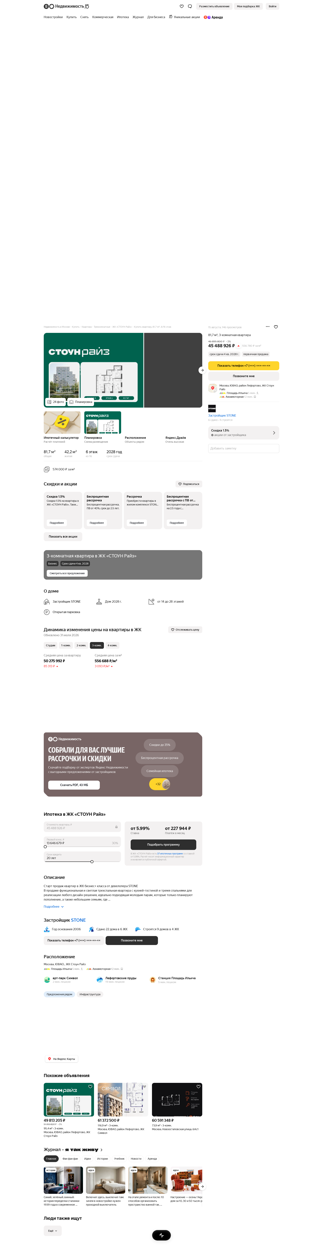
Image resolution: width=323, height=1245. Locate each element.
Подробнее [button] (51, 906)
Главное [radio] (51, 1158)
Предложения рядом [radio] (59, 994)
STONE (78, 920)
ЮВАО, (59, 964)
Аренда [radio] (152, 1158)
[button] (190, 6)
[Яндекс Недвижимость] (67, 6)
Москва (49, 964)
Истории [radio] (102, 1158)
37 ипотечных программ (170, 853)
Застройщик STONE (222, 415)
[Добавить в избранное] (276, 327)
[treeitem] (54, 17)
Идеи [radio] (87, 1158)
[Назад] (43, 422)
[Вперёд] (202, 370)
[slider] (82, 846)
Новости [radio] (136, 1158)
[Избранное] (181, 6)
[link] (272, 6)
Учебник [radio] (119, 1158)
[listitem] (68, 601)
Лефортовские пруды (120, 978)
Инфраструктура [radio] (90, 994)
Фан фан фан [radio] (70, 1158)
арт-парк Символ (65, 978)
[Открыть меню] (267, 327)
